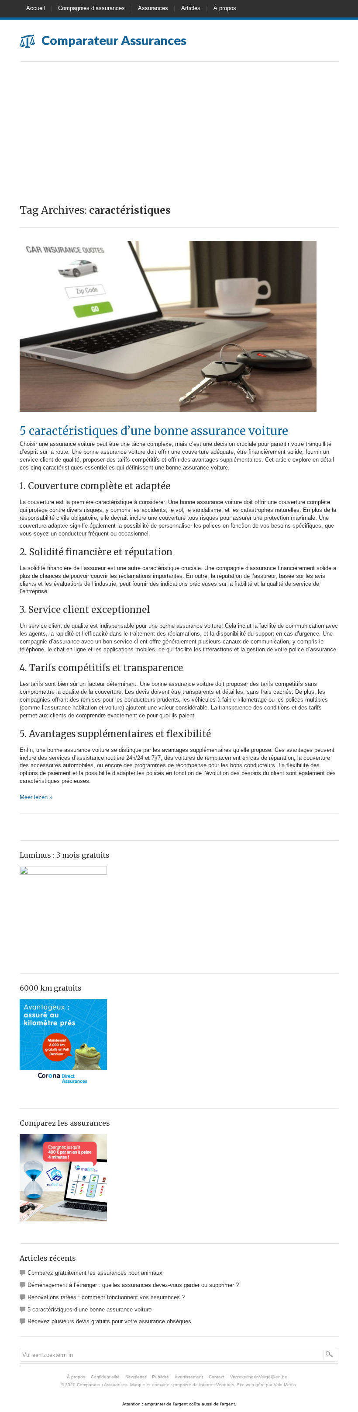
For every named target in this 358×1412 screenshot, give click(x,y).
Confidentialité (105, 1376)
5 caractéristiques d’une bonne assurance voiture (154, 431)
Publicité (160, 1376)
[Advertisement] (179, 127)
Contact (216, 1376)
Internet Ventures (216, 1384)
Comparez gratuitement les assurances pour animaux (95, 1272)
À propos (224, 8)
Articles (190, 8)
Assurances (153, 8)
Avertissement (189, 1376)
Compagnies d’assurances (91, 8)
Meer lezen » (36, 797)
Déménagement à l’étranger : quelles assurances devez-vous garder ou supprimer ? (133, 1285)
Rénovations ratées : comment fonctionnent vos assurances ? (106, 1297)
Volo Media (285, 1384)
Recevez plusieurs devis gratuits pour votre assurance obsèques (109, 1321)
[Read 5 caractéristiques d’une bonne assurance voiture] (168, 420)
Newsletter (135, 1376)
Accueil (35, 8)
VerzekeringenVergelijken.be (258, 1376)
